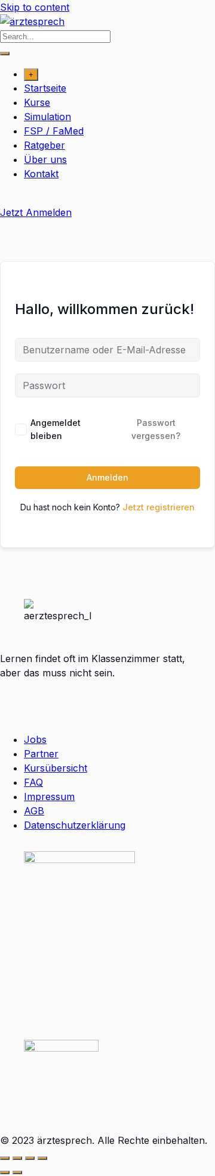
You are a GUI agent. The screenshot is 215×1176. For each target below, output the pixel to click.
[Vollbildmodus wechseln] (17, 1158)
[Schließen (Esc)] (42, 1158)
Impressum (49, 796)
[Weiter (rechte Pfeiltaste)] (17, 1172)
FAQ (33, 782)
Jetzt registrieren (158, 507)
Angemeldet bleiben (55, 429)
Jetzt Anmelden (36, 212)
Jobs (35, 739)
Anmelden (107, 477)
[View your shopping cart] (6, 198)
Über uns (45, 159)
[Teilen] (30, 1158)
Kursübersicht (55, 768)
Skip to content (34, 7)
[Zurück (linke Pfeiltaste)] (5, 1172)
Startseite (45, 88)
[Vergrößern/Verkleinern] (5, 1158)
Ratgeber (44, 145)
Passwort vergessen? (155, 429)
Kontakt (41, 174)
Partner (41, 754)
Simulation (47, 117)
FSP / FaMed (54, 131)
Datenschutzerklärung (74, 825)
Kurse (37, 102)
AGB (34, 811)
